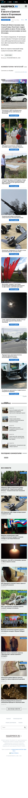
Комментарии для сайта (21, 72)
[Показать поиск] (25, 2)
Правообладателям (17, 718)
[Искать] (25, 727)
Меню (26, 6)
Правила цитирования (11, 722)
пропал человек (8, 55)
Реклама (20, 722)
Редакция (8, 718)
